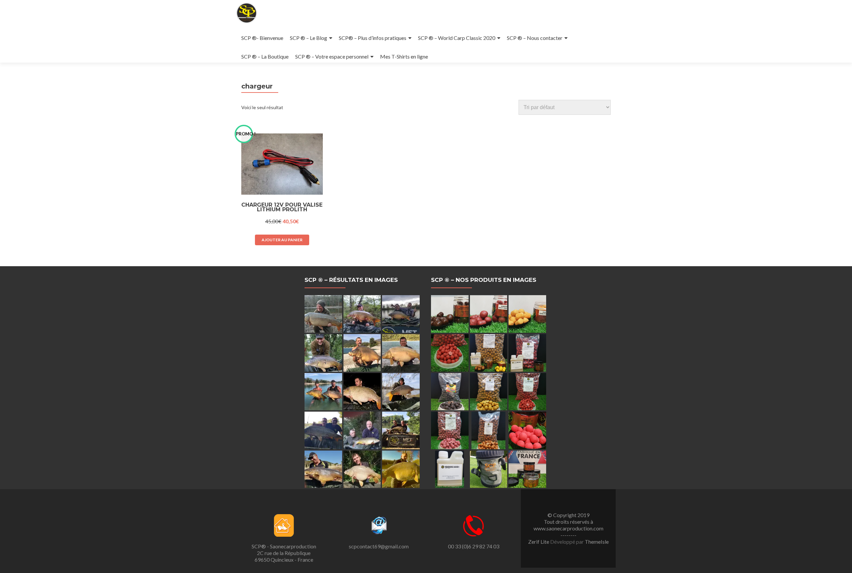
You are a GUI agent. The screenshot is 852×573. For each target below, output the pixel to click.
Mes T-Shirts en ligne (404, 56)
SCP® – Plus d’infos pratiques (372, 38)
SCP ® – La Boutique (265, 56)
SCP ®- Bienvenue (262, 38)
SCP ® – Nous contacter (534, 38)
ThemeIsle (597, 541)
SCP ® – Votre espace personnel (331, 56)
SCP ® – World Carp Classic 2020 (456, 38)
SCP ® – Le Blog (308, 38)
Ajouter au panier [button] (282, 239)
